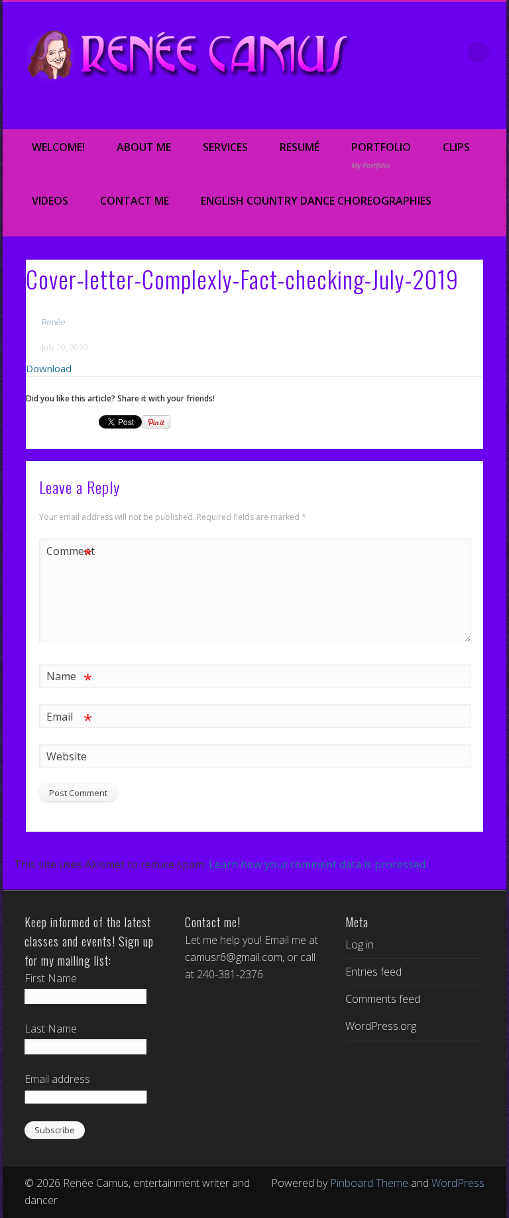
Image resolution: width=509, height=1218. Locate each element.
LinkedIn (491, 113)
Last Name (51, 1028)
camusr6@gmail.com (233, 957)
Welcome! (58, 147)
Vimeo (436, 113)
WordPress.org (380, 1026)
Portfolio (381, 155)
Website (66, 756)
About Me (144, 147)
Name (69, 678)
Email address (57, 1079)
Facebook (380, 113)
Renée (54, 322)
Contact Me (134, 200)
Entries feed (373, 971)
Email (69, 719)
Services (225, 147)
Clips (456, 147)
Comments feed (382, 998)
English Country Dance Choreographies (316, 200)
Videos (50, 200)
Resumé (299, 147)
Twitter (408, 113)
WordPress (457, 1183)
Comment (69, 553)
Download (49, 368)
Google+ (464, 113)
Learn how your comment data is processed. (318, 864)
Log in (359, 944)
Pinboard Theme (369, 1183)
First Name (51, 978)
